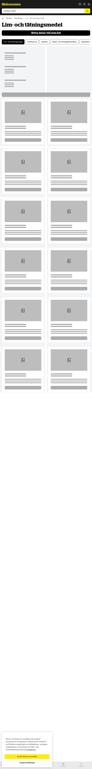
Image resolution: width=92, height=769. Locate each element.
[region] (27, 749)
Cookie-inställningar (27, 762)
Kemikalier (18, 18)
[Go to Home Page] (3, 18)
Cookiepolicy (31, 750)
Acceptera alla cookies (27, 756)
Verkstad (63, 766)
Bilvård (9, 18)
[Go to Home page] (11, 4)
